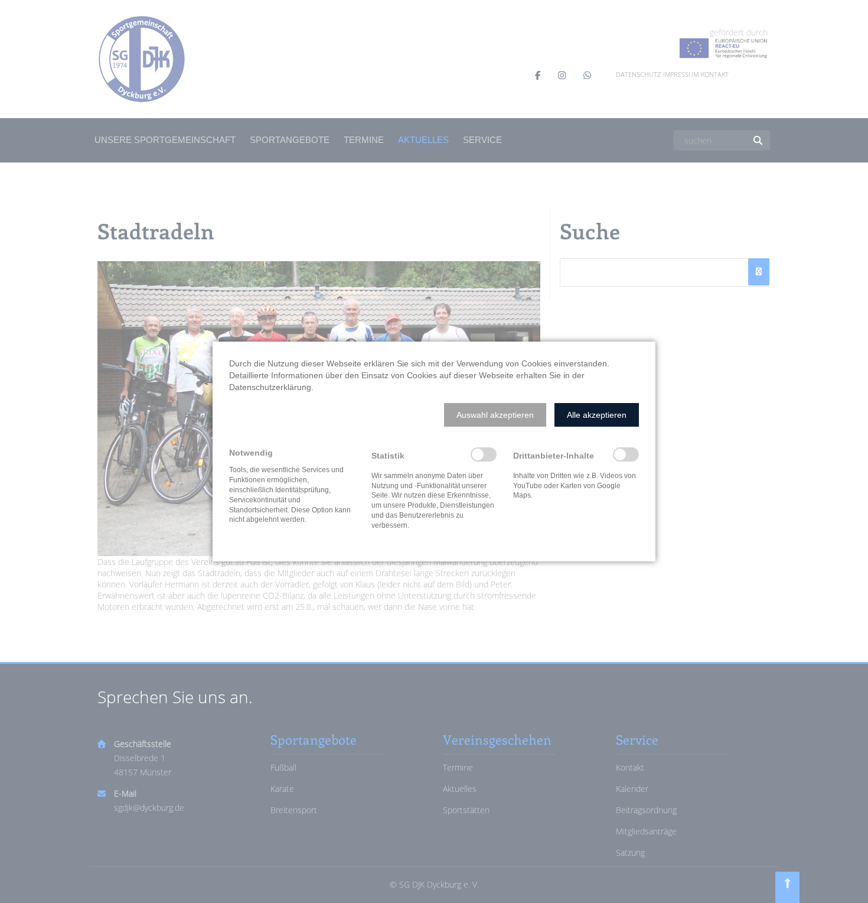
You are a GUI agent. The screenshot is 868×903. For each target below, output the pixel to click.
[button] (495, 415)
